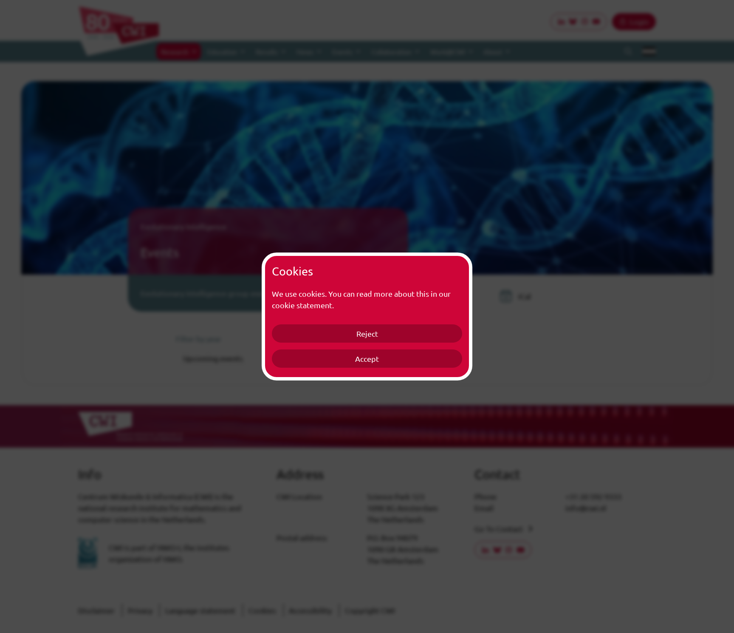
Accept (367, 358)
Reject (367, 333)
